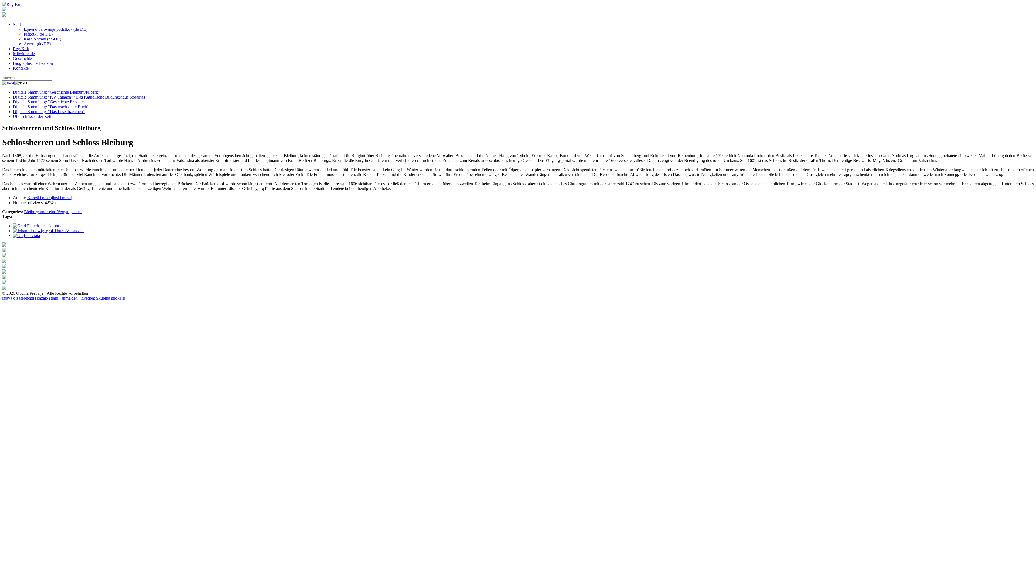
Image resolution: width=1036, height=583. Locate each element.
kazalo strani (47, 298)
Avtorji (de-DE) (37, 44)
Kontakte (21, 68)
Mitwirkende (24, 53)
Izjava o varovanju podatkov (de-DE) (55, 29)
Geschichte (22, 58)
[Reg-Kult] (12, 4)
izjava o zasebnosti (18, 298)
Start (17, 24)
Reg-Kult (21, 48)
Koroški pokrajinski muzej (49, 197)
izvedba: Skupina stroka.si (103, 298)
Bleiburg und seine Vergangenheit (53, 211)
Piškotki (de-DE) (38, 34)
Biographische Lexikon (33, 63)
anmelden (69, 298)
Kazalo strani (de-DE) (42, 39)
